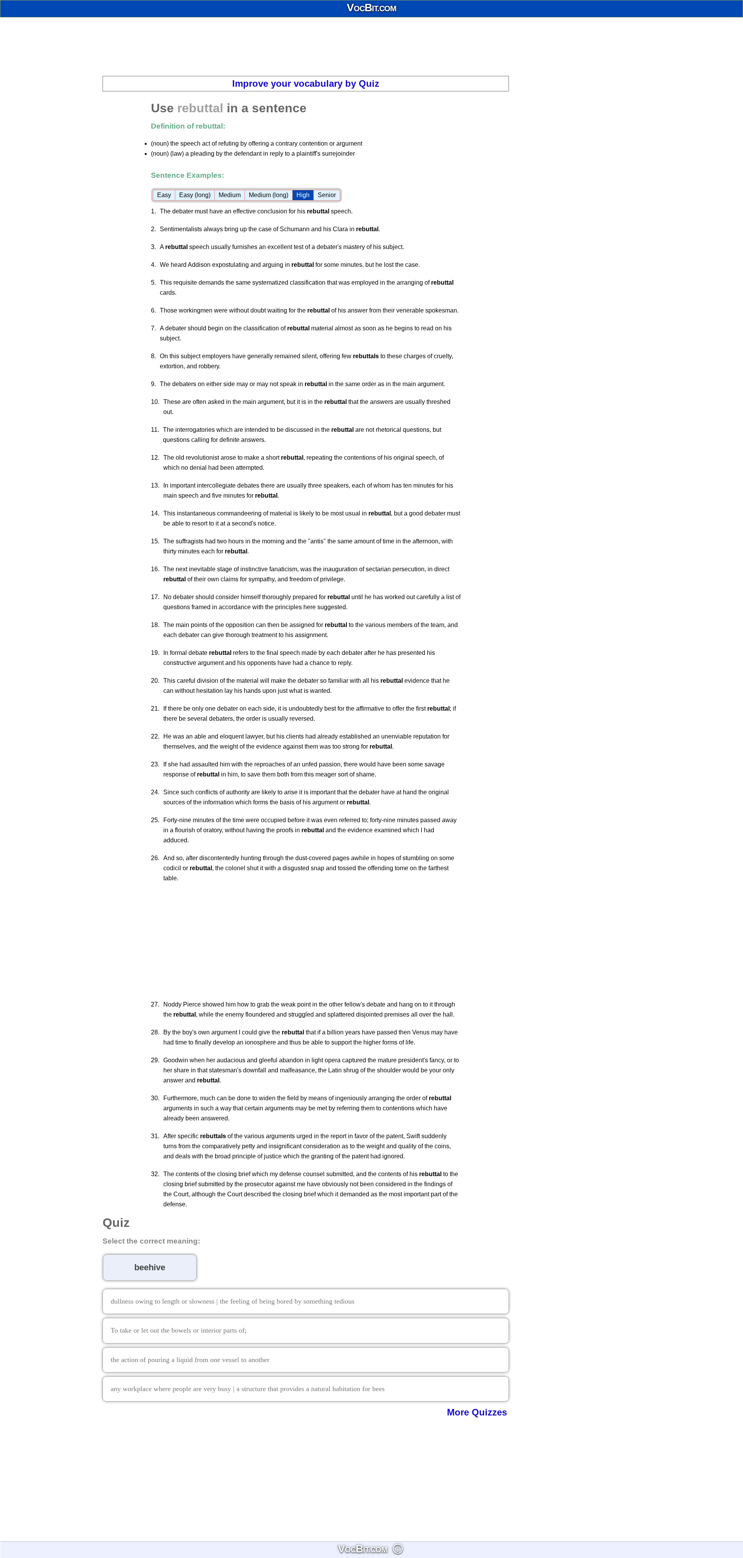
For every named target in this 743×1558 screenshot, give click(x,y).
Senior (327, 195)
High (303, 195)
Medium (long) (268, 195)
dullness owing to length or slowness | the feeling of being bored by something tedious (232, 1301)
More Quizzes (477, 1412)
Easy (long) (195, 195)
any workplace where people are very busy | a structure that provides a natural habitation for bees (248, 1389)
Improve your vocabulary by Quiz (305, 83)
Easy (164, 195)
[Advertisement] (371, 46)
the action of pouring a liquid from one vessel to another (190, 1360)
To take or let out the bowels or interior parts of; (179, 1330)
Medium (230, 195)
